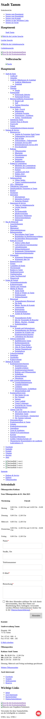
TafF (16, 103)
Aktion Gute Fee (16, 410)
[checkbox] (22, 605)
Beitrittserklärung (21, 407)
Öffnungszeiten (20, 151)
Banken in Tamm (16, 270)
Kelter (12, 316)
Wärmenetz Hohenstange (24, 257)
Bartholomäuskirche (22, 343)
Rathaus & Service (12, 130)
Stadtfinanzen (20, 161)
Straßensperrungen (17, 272)
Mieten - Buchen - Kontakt (24, 322)
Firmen (12, 264)
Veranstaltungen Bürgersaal (25, 301)
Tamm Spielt (19, 291)
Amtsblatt (18, 84)
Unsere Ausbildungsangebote (25, 182)
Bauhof (13, 191)
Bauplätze (13, 226)
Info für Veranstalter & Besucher (26, 320)
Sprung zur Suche (12, 23)
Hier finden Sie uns (22, 395)
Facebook (9, 677)
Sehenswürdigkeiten (17, 339)
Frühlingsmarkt (20, 295)
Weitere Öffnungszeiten (9, 667)
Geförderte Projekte (22, 113)
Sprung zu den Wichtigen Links (17, 20)
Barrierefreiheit (11, 697)
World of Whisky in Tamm (24, 293)
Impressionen (19, 309)
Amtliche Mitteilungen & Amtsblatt (23, 80)
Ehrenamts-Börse (16, 420)
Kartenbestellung (21, 312)
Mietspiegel (14, 228)
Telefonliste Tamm (21, 414)
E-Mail (6, 573)
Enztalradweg (20, 351)
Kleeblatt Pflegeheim (17, 437)
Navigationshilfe (21, 211)
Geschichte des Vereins (23, 405)
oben (7, 457)
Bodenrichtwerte (16, 261)
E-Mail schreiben (7, 642)
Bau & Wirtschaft (12, 222)
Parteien (18, 170)
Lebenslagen (19, 157)
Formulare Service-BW (23, 143)
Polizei (12, 126)
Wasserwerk (14, 278)
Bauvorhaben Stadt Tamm (24, 234)
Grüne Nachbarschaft (18, 276)
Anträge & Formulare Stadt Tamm (27, 134)
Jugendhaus (14, 428)
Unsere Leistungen (21, 403)
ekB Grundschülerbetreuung (20, 380)
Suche (17, 209)
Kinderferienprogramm (18, 426)
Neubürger (14, 193)
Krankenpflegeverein (18, 393)
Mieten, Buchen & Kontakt (25, 305)
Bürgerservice (15, 132)
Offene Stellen (20, 180)
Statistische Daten (16, 120)
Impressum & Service (18, 203)
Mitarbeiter (19, 153)
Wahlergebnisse (20, 176)
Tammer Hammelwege (23, 349)
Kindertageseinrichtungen (19, 364)
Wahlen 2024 (19, 174)
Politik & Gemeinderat (18, 163)
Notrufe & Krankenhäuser (19, 432)
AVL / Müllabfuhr (16, 184)
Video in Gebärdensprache (24, 205)
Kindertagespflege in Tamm (20, 422)
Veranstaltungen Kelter (23, 318)
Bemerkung (7, 584)
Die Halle (18, 303)
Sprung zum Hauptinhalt (14, 16)
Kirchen (13, 435)
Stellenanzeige (11, 681)
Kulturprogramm (16, 284)
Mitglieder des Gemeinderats (25, 166)
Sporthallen (14, 357)
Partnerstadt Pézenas (22, 97)
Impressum (19, 220)
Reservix (9, 683)
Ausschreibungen (16, 224)
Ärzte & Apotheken (17, 430)
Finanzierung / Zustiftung (24, 115)
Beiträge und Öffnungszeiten (25, 372)
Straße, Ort (7, 551)
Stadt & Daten (11, 74)
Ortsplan (13, 88)
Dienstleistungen (21, 155)
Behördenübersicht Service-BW (26, 145)
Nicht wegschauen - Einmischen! (27, 416)
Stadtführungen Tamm (23, 341)
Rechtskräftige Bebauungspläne (26, 239)
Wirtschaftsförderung (17, 230)
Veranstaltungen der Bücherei (25, 330)
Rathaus (13, 149)
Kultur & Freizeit (12, 280)
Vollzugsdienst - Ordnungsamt (26, 140)
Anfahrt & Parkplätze (22, 314)
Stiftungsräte (19, 111)
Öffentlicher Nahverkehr (19, 186)
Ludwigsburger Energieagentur (26, 245)
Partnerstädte (15, 93)
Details (17, 90)
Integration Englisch (22, 199)
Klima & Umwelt (16, 241)
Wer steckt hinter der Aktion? (25, 412)
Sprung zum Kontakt (13, 18)
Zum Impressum (11, 695)
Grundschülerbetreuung (23, 382)
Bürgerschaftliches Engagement (21, 99)
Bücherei (13, 326)
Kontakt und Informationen (25, 328)
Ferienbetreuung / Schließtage (25, 389)
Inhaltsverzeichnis (21, 213)
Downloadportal (21, 147)
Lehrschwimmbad (16, 353)
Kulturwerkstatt (15, 359)
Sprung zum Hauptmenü (14, 14)
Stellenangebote (16, 178)
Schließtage (19, 374)
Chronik (13, 86)
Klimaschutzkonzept (22, 249)
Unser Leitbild (20, 401)
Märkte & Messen (16, 289)
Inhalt (8, 693)
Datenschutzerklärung (23, 218)
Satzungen (18, 159)
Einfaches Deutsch (21, 201)
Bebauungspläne (16, 232)
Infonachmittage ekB (22, 391)
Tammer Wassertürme (23, 345)
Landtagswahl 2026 (22, 172)
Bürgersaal (14, 299)
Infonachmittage (21, 376)
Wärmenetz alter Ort (22, 259)
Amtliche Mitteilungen (23, 82)
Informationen (20, 197)
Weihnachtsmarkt (21, 297)
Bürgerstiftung (15, 107)
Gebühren (18, 387)
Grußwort (13, 76)
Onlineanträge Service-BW (24, 136)
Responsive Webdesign (23, 216)
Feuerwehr (14, 124)
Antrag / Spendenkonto (23, 118)
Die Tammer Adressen (23, 418)
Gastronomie (19, 307)
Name (5, 541)
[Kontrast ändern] (13, 52)
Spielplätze (14, 355)
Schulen (13, 424)
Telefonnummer (9, 562)
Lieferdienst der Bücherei (24, 337)
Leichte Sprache (21, 207)
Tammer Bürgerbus (22, 105)
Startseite (4, 471)
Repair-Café (19, 101)
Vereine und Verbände (18, 286)
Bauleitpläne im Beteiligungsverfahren (29, 236)
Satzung (18, 399)
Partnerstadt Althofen (22, 95)
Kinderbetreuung (21, 366)
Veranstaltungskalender (18, 282)
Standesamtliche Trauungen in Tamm (23, 188)
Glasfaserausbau (16, 274)
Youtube (9, 679)
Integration (14, 195)
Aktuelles (13, 78)
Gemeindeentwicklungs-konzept (22, 128)
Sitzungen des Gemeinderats (25, 168)
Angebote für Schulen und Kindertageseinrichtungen (24, 333)
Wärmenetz (14, 255)
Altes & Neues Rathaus (23, 347)
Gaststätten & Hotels (17, 266)
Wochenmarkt (15, 268)
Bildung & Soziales (13, 362)
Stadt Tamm (10, 32)
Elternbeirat (19, 378)
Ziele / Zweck (20, 109)
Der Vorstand (19, 397)
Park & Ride (19, 138)
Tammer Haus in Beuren (19, 122)
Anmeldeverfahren (21, 368)
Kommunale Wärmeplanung (25, 251)
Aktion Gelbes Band (22, 243)
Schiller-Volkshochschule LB (21, 439)
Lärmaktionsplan (21, 247)
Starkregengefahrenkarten (24, 253)
